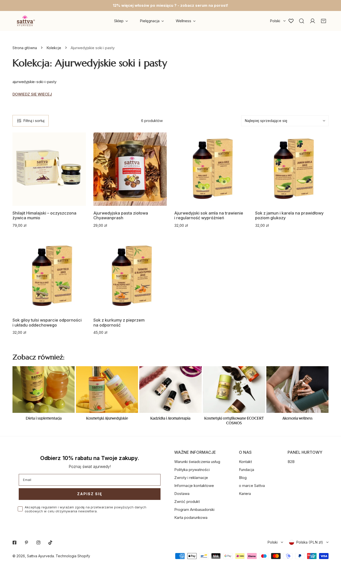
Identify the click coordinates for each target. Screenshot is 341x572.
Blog (243, 477)
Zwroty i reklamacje (191, 477)
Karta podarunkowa (190, 517)
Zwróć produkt (187, 501)
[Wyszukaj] (301, 20)
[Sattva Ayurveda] (25, 20)
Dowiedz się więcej (32, 94)
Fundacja (246, 469)
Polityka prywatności (192, 469)
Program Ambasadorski (194, 509)
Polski (275, 20)
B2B (291, 461)
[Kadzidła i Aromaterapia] (170, 389)
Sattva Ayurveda (40, 556)
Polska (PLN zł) (309, 542)
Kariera (245, 493)
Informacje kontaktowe (194, 485)
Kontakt (245, 461)
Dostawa (181, 493)
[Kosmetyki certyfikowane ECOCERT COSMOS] (234, 389)
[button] (323, 20)
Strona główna (24, 47)
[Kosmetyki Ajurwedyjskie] (107, 389)
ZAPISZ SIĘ (89, 494)
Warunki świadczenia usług (197, 461)
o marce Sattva (252, 485)
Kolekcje (53, 47)
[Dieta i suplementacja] (43, 389)
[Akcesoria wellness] (297, 389)
